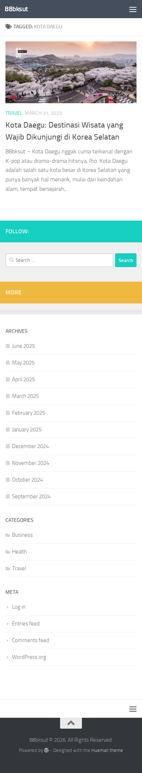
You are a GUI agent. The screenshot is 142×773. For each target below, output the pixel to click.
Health (19, 551)
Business (22, 535)
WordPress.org (29, 657)
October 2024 (27, 479)
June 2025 (23, 346)
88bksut (16, 9)
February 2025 (28, 413)
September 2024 (31, 496)
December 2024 (30, 446)
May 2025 (23, 362)
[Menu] (133, 9)
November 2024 (30, 463)
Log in (18, 607)
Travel (14, 113)
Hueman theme (107, 750)
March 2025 (25, 396)
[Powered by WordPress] (46, 750)
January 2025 (27, 429)
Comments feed (30, 640)
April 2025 (23, 379)
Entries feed (26, 623)
